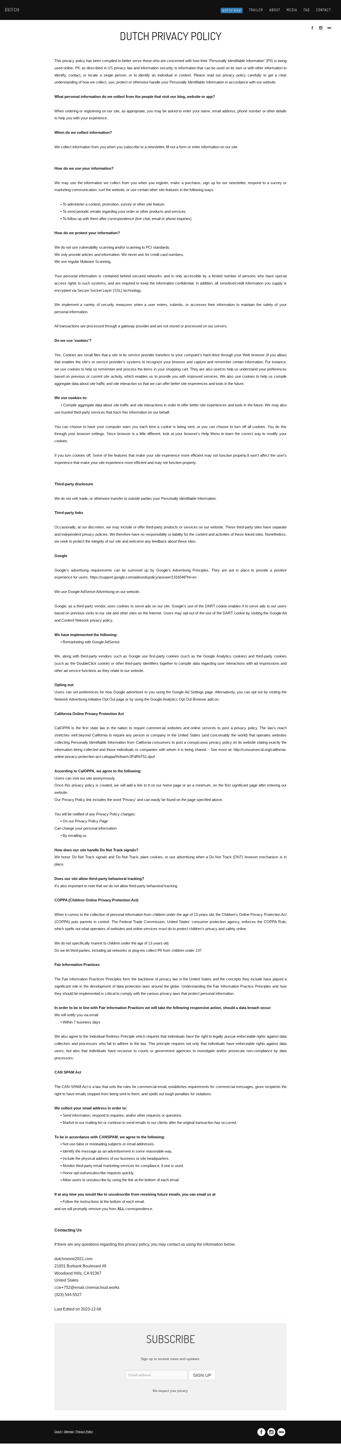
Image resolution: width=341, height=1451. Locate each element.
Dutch (12, 9)
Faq (307, 10)
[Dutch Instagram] (321, 29)
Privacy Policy (84, 1431)
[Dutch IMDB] (330, 29)
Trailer (256, 10)
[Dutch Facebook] (313, 29)
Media (292, 10)
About (274, 10)
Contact (323, 10)
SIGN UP (202, 1375)
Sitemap (69, 1431)
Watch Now (231, 10)
